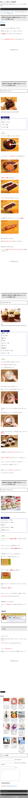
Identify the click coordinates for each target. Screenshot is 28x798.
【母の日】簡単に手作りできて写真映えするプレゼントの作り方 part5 (14, 707)
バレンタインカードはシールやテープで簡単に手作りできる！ (14, 746)
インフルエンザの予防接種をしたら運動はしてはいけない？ (6, 746)
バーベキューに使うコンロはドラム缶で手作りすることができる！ (6, 707)
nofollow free (14, 786)
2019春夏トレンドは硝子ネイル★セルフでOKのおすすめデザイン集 (21, 707)
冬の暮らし (3, 22)
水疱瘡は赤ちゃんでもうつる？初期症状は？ (6, 732)
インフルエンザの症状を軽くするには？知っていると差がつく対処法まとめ (21, 733)
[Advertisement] (14, 66)
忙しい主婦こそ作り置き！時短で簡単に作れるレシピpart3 (14, 720)
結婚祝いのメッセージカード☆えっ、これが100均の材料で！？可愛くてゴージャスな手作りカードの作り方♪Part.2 (21, 748)
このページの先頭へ (15, 796)
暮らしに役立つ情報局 (8, 2)
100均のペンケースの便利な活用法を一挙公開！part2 (21, 720)
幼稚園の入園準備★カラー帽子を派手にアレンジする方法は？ (14, 732)
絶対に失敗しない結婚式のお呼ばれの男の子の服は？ (6, 720)
